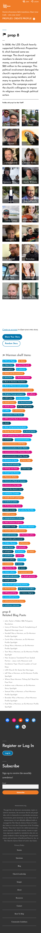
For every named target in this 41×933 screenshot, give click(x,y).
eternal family (30, 431)
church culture (23, 398)
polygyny (20, 551)
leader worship (10, 510)
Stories (19, 850)
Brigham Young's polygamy (14, 394)
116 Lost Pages (10, 361)
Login (36, 2)
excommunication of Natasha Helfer (17, 452)
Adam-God (8, 365)
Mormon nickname (27, 526)
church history (10, 402)
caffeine (32, 394)
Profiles (7, 19)
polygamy (8, 551)
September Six (10, 568)
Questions (19, 858)
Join (27, 2)
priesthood (8, 555)
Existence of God (11, 460)
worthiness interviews (12, 605)
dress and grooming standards (15, 427)
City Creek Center (25, 406)
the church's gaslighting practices (16, 584)
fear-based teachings (12, 464)
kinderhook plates (11, 502)
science (20, 564)
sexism (23, 568)
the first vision (10, 589)
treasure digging (27, 593)
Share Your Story (12, 337)
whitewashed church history (14, 601)
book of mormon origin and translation (18, 390)
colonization (19, 411)
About (19, 890)
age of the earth (23, 365)
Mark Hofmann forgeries (13, 522)
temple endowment (11, 576)
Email (4, 783)
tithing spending (10, 593)
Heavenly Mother (11, 477)
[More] (34, 19)
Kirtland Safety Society (13, 506)
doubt (7, 423)
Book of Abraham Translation (15, 382)
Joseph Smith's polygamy (13, 497)
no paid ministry (10, 535)
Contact (19, 906)
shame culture (10, 572)
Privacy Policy (19, 845)
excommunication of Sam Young (16, 456)
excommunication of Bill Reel (15, 444)
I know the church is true (13, 489)
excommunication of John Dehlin (16, 448)
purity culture (9, 560)
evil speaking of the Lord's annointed (17, 435)
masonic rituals (10, 526)
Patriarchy (24, 543)
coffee (7, 411)
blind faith (8, 377)
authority (22, 369)
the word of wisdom (27, 589)
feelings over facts (11, 468)
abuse (23, 361)
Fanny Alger (26, 460)
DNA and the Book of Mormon (15, 419)
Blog (19, 866)
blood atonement (24, 377)
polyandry (22, 547)
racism (22, 560)
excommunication (23, 440)
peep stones (9, 547)
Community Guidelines (19, 922)
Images (19, 882)
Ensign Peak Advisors (12, 431)
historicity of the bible (12, 485)
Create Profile (22, 19)
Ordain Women (10, 543)
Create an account (9, 329)
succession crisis (25, 572)
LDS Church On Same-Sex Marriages (19, 670)
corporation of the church (13, 415)
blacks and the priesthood (14, 373)
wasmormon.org (20, 805)
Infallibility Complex (12, 493)
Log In (7, 753)
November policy (28, 535)
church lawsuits (25, 402)
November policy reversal (13, 539)
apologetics (9, 369)
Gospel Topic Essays (12, 473)
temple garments (29, 576)
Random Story (11, 343)
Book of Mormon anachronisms (16, 386)
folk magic (26, 468)
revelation (8, 564)
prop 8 (20, 555)
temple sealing (10, 580)
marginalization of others (13, 518)
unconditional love (11, 597)
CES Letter (8, 398)
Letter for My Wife (27, 510)
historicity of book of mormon (15, 481)
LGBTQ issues (10, 514)
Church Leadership (19, 874)
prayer (32, 551)
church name (9, 406)
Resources (19, 898)
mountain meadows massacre (15, 531)
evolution (8, 440)
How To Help (19, 914)
